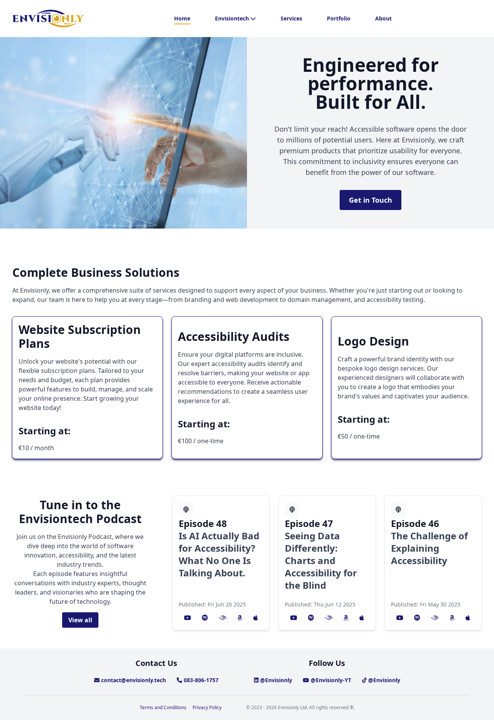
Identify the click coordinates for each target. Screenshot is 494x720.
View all (80, 620)
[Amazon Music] (240, 618)
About (383, 18)
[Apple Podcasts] (255, 618)
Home (182, 18)
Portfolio (338, 18)
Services (291, 18)
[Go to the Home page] (48, 18)
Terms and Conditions (163, 707)
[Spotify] (205, 618)
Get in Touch (370, 200)
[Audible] (223, 618)
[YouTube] (187, 618)
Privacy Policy (207, 707)
